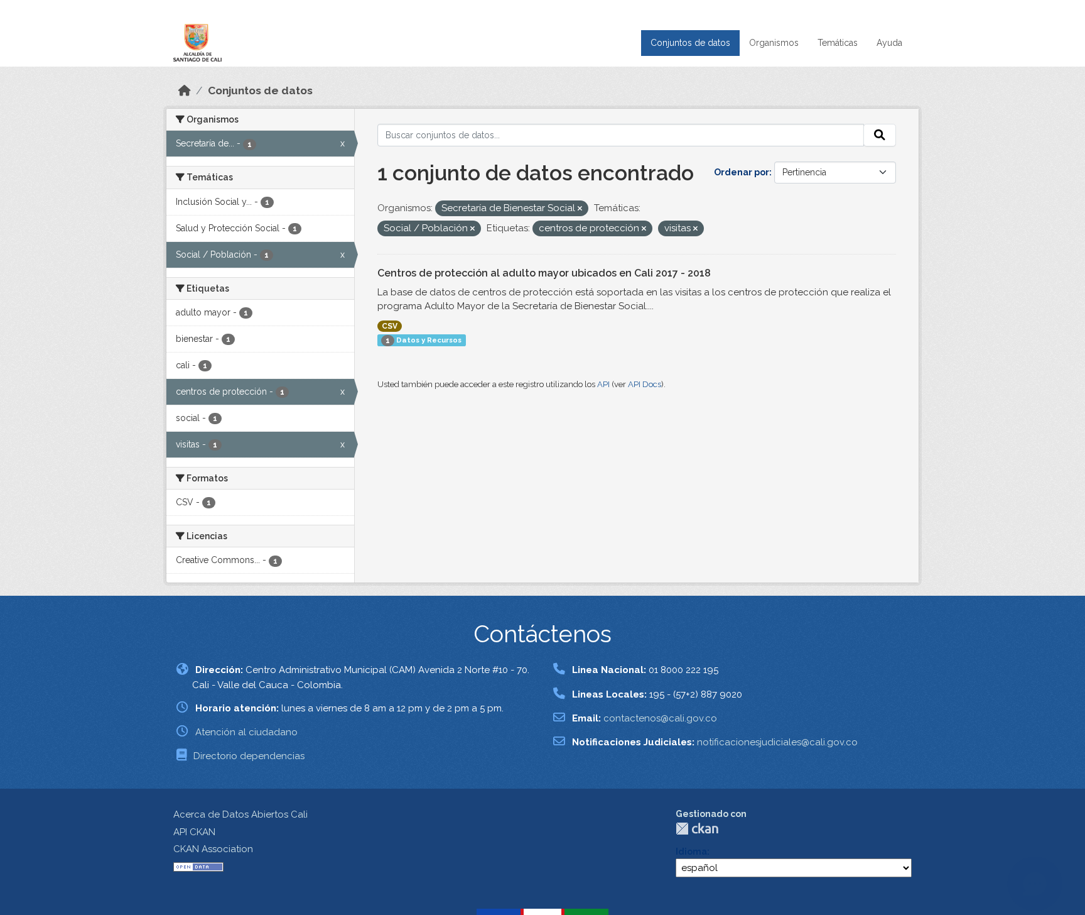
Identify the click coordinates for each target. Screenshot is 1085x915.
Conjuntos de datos (690, 43)
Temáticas (838, 43)
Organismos (774, 43)
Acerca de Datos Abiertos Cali (240, 814)
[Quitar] (580, 209)
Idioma (691, 852)
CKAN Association (213, 849)
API (603, 384)
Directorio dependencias (249, 756)
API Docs (644, 384)
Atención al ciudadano (246, 732)
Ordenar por (741, 172)
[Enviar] (879, 135)
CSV (389, 326)
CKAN (697, 828)
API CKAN (194, 832)
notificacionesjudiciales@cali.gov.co (777, 742)
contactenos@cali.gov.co (660, 718)
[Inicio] (184, 90)
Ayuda (889, 43)
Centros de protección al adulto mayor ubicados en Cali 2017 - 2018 (544, 273)
